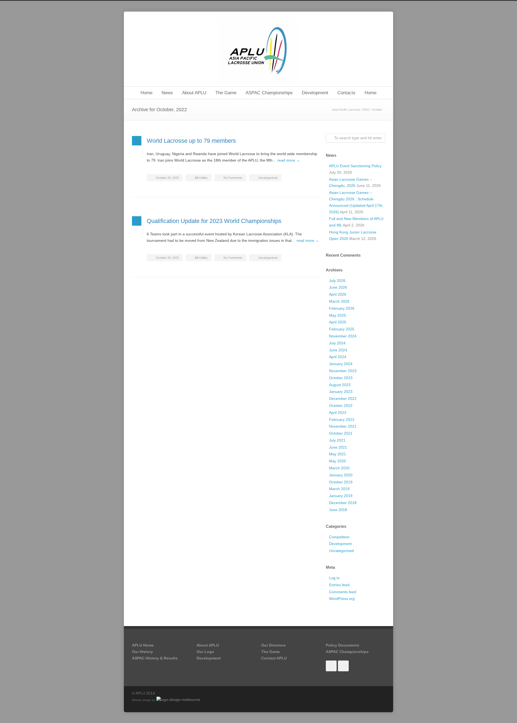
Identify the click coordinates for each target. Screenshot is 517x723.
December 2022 (343, 398)
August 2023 (340, 385)
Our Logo (205, 651)
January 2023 (340, 391)
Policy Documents (342, 645)
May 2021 (337, 454)
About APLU (194, 92)
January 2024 (340, 364)
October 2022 (340, 405)
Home (146, 92)
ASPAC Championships (269, 92)
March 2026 (339, 301)
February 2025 (341, 329)
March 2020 (339, 468)
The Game (225, 92)
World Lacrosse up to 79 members (191, 140)
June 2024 (338, 350)
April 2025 (337, 322)
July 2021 (337, 440)
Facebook (331, 666)
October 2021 (340, 433)
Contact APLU (274, 658)
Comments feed (342, 592)
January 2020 (340, 475)
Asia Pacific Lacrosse (346, 109)
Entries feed (339, 585)
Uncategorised (267, 177)
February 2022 (341, 419)
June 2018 (338, 510)
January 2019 (340, 496)
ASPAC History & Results (155, 658)
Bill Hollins (201, 177)
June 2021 (338, 447)
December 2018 (343, 503)
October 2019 (340, 482)
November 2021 (343, 426)
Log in (334, 578)
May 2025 (337, 315)
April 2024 (337, 357)
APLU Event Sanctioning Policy (355, 166)
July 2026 (337, 280)
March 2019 (339, 489)
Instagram (343, 666)
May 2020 (337, 461)
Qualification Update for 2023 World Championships (214, 221)
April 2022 (337, 412)
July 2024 (337, 343)
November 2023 (343, 371)
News (167, 92)
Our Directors (273, 645)
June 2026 (338, 287)
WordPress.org (342, 598)
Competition (339, 537)
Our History (142, 651)
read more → (288, 160)
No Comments (232, 177)
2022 (366, 109)
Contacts (346, 92)
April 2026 (337, 294)
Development (315, 92)
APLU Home (143, 645)
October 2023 (340, 378)
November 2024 (343, 336)
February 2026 (341, 308)
